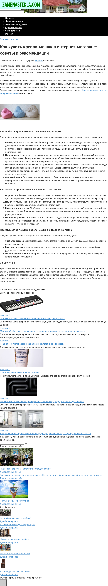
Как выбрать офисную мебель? (15, 518)
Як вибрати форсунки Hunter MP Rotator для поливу (25, 469)
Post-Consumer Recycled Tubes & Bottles (19, 372)
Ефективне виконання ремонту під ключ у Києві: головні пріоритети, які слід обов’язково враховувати (51, 475)
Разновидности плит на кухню (15, 571)
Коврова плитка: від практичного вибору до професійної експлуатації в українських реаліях (45, 433)
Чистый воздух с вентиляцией (15, 501)
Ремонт (9, 34)
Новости (9, 18)
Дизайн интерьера (14, 21)
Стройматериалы (13, 27)
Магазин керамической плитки (15, 553)
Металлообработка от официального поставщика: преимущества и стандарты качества (43, 331)
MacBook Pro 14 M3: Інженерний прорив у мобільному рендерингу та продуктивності (42, 401)
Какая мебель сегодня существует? (17, 524)
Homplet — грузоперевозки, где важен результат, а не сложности (32, 344)
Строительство (12, 31)
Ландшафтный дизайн (16, 24)
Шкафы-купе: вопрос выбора (14, 539)
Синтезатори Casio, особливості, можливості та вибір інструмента (32, 318)
